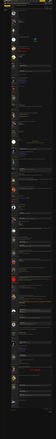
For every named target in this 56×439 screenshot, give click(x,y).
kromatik (13, 112)
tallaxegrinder (13, 332)
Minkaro (13, 45)
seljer (12, 86)
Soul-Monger (13, 375)
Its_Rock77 (13, 77)
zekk (12, 285)
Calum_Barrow (13, 276)
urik (12, 36)
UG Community (13, 5)
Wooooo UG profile (21, 131)
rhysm (12, 308)
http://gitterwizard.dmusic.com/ (22, 270)
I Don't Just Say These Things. (22, 206)
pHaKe (12, 167)
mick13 (12, 10)
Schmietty (13, 195)
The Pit (16, 5)
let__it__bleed (13, 54)
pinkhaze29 (13, 204)
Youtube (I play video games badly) (23, 51)
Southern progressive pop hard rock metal (23, 114)
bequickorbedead (14, 321)
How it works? (50, 8)
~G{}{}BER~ (13, 366)
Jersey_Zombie (13, 121)
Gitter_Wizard (13, 267)
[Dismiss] (51, 1)
